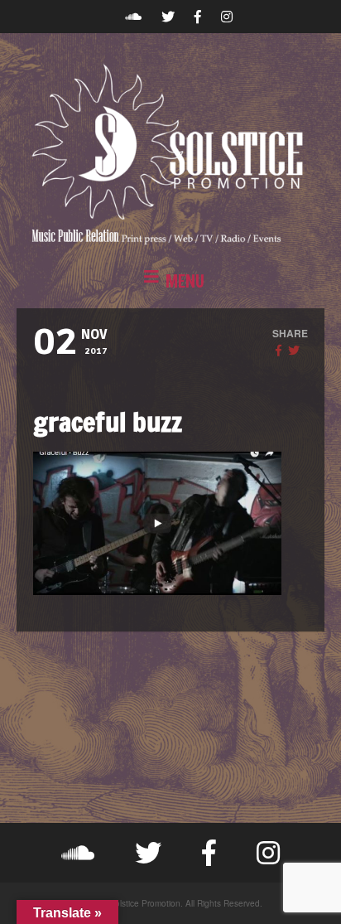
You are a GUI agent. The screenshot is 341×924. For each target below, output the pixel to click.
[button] (170, 282)
